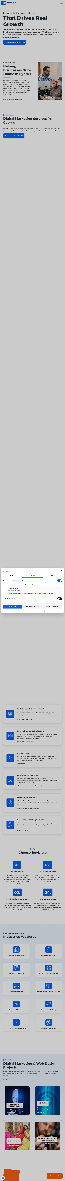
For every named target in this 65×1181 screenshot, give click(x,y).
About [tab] (53, 575)
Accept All (12, 606)
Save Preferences (52, 606)
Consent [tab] (12, 575)
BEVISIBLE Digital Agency (38, 611)
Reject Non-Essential (32, 606)
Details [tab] (32, 575)
